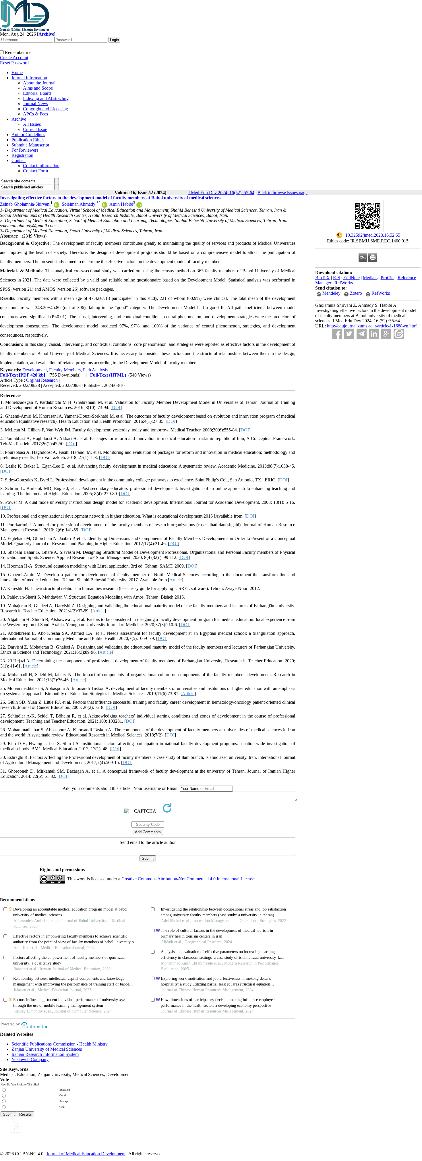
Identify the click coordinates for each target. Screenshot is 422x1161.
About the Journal (39, 82)
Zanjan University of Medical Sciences (46, 1049)
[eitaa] (399, 334)
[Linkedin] (374, 334)
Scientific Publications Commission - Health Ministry (59, 1044)
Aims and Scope (38, 88)
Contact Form (35, 170)
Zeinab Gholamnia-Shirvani (25, 204)
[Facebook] (337, 334)
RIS (336, 277)
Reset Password (14, 62)
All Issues (32, 124)
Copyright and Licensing (45, 108)
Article (175, 579)
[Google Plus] (386, 334)
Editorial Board (37, 93)
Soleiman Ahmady (78, 204)
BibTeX (322, 277)
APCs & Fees (35, 113)
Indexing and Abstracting (46, 98)
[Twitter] (349, 334)
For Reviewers (24, 150)
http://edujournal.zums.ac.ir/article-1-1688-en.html (372, 325)
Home (17, 72)
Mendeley (331, 293)
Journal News (35, 103)
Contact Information (41, 165)
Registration (22, 155)
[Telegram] (362, 334)
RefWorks (343, 282)
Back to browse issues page (282, 192)
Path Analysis (95, 369)
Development (34, 369)
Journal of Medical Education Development (86, 1153)
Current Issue (35, 129)
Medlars (370, 277)
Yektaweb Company (30, 1059)
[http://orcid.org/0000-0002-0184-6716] (139, 206)
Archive (18, 119)
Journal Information (29, 77)
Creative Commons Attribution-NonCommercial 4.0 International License (188, 878)
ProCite (387, 277)
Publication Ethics (27, 139)
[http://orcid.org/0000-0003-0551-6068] (104, 206)
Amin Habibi (121, 204)
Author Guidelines (28, 134)
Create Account (14, 57)
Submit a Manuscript (30, 144)
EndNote (351, 277)
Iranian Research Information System (45, 1054)
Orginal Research (42, 380)
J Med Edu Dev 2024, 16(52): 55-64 (221, 192)
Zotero (356, 293)
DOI (116, 407)
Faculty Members (65, 369)
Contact (18, 160)
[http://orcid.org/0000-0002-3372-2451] (56, 206)
